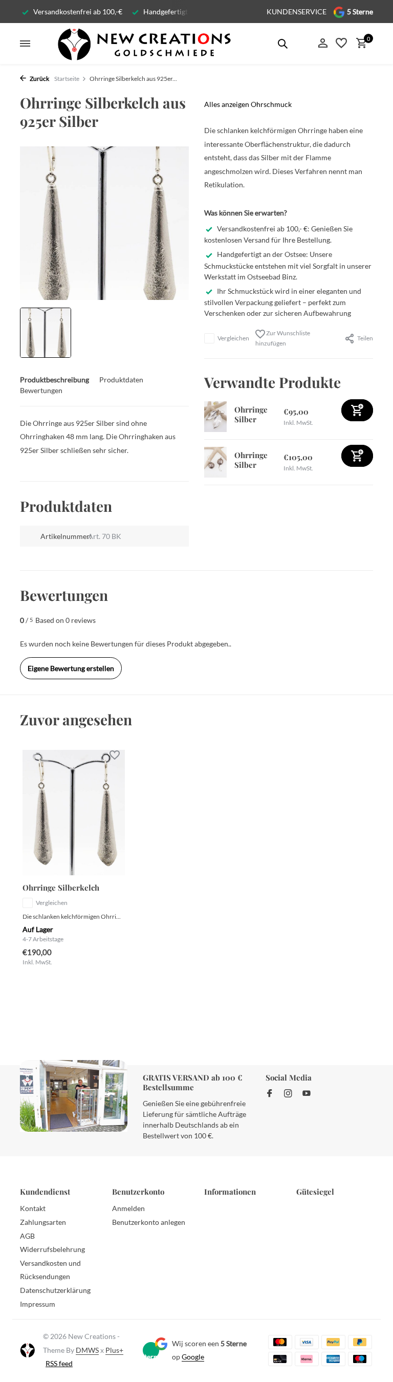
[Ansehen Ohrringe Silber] (215, 416)
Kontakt (33, 1208)
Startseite (66, 78)
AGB (27, 1236)
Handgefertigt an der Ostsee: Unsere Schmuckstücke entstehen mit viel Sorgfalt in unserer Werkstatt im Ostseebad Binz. (288, 265)
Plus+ (114, 1350)
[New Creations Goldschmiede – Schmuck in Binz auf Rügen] (143, 43)
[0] (359, 43)
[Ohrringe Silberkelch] (74, 813)
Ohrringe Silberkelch (61, 888)
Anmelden (128, 1208)
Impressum (37, 1304)
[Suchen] (282, 43)
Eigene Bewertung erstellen (71, 668)
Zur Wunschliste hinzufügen (282, 338)
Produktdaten (121, 379)
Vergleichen (233, 338)
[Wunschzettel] (341, 43)
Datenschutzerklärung (55, 1290)
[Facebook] (270, 1094)
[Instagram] (288, 1094)
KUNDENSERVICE (296, 11)
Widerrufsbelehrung (52, 1249)
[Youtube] (306, 1094)
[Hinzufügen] (357, 410)
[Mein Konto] (323, 43)
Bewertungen (41, 390)
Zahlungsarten (43, 1222)
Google (193, 1356)
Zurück (39, 78)
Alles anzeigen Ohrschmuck (248, 104)
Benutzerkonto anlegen (148, 1222)
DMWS (87, 1350)
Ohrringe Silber (251, 414)
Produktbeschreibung (54, 379)
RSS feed (59, 1363)
